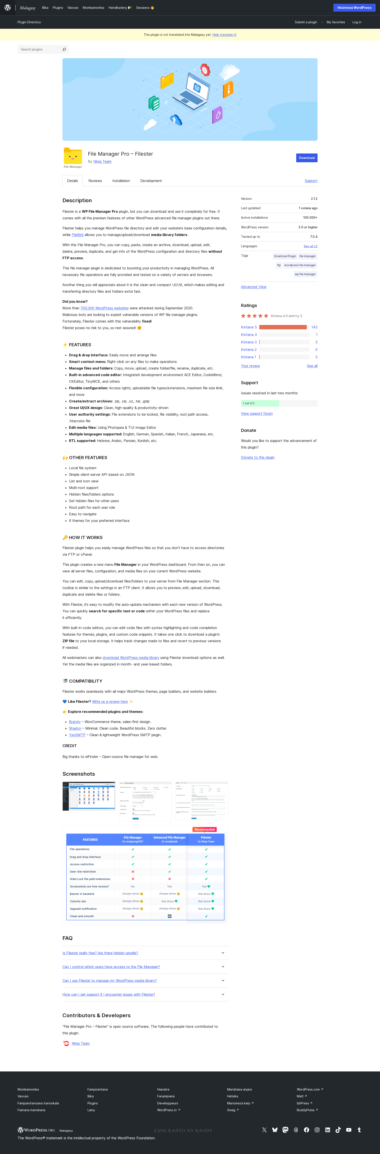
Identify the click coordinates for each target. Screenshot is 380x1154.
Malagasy (66, 1130)
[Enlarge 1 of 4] (109, 787)
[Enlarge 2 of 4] (166, 787)
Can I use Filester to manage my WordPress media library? (109, 981)
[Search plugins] (64, 49)
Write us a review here (110, 701)
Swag (233, 1110)
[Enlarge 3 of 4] (222, 787)
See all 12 (311, 246)
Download (307, 158)
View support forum (257, 413)
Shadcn (75, 728)
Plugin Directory (29, 22)
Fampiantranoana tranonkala (38, 1103)
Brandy (75, 721)
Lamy (91, 1110)
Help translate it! (224, 34)
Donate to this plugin (258, 457)
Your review (250, 366)
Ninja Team (102, 161)
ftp (279, 265)
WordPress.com (310, 1089)
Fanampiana (166, 1096)
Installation (121, 181)
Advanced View (254, 287)
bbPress (305, 1103)
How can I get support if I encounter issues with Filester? (108, 994)
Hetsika (232, 1096)
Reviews (95, 181)
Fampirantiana (98, 1089)
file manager (308, 256)
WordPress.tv (169, 1110)
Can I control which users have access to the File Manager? (111, 967)
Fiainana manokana (31, 1110)
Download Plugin (285, 256)
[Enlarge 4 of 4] (222, 831)
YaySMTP (77, 735)
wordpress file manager (300, 265)
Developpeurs (167, 1103)
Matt (302, 1096)
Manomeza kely (240, 1103)
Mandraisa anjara (239, 1089)
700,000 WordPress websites (104, 308)
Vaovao (23, 1096)
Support (311, 181)
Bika (91, 1096)
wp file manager (305, 274)
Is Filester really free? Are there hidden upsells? (100, 953)
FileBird (78, 235)
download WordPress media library (131, 657)
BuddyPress (307, 1110)
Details (72, 181)
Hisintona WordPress (354, 7)
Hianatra (163, 1089)
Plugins (93, 1103)
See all (312, 366)
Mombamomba (28, 1089)
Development (151, 181)
